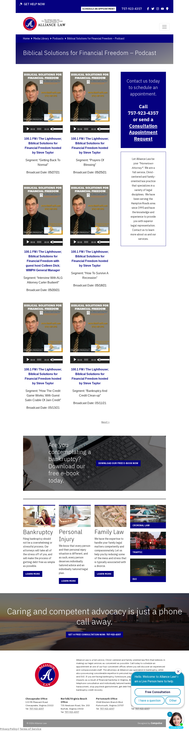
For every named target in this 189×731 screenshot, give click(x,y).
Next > (105, 422)
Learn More (32, 573)
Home (26, 38)
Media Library (41, 38)
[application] (43, 129)
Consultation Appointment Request (143, 132)
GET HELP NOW (34, 4)
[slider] (57, 128)
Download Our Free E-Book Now (118, 463)
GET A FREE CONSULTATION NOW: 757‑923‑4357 (94, 634)
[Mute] (52, 129)
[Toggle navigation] (164, 27)
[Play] (28, 129)
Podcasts (58, 38)
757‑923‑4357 (132, 9)
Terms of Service (30, 729)
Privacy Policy (9, 729)
